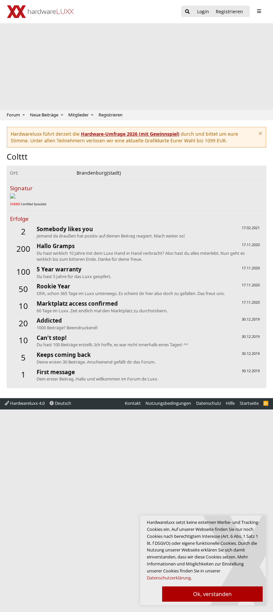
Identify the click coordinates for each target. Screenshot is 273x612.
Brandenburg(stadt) (99, 173)
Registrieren (111, 115)
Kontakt (133, 403)
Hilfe (230, 403)
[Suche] (187, 12)
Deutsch (62, 403)
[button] (23, 115)
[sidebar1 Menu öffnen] (259, 11)
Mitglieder (78, 115)
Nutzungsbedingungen (168, 403)
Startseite (249, 403)
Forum (13, 115)
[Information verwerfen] (259, 134)
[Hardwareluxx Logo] (40, 11)
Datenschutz (208, 403)
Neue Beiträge (44, 115)
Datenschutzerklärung (169, 578)
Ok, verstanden (212, 594)
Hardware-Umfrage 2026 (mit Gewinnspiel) (130, 134)
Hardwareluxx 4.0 (27, 403)
